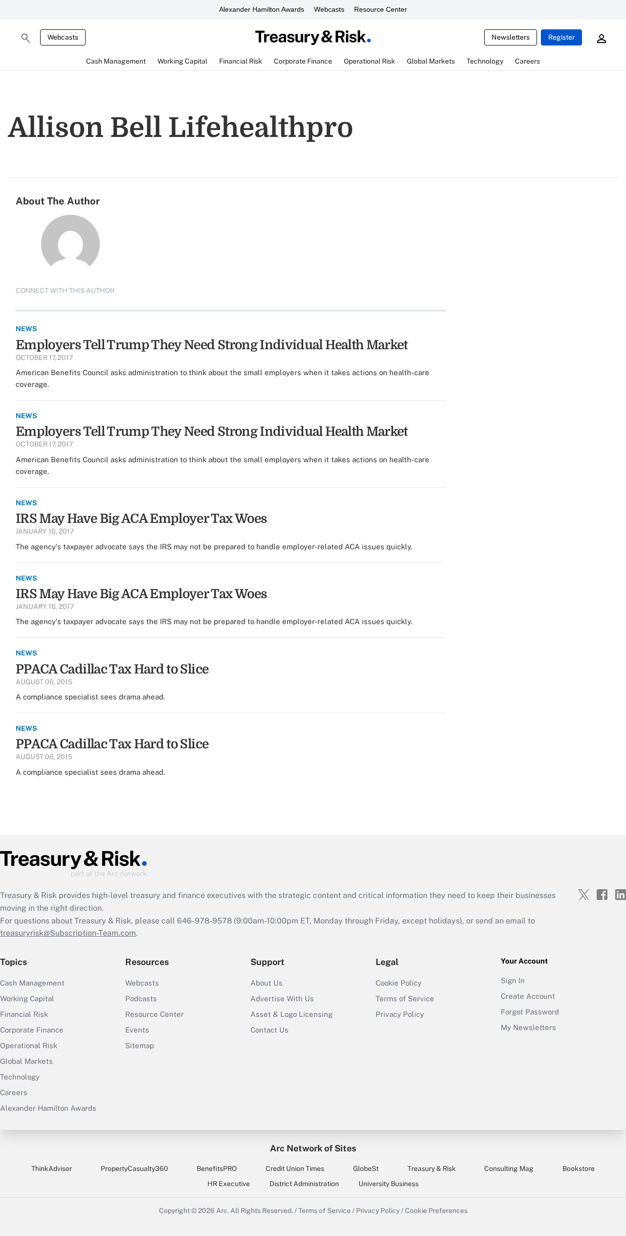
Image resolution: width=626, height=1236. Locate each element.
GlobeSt (366, 1168)
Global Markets (26, 1061)
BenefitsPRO (217, 1168)
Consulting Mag (509, 1168)
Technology (20, 1077)
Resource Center (380, 9)
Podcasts (141, 998)
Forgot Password (530, 1012)
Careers (13, 1092)
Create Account (528, 996)
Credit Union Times (295, 1168)
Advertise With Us (282, 998)
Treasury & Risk (431, 1168)
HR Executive (228, 1184)
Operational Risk (28, 1045)
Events (137, 1030)
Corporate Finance (32, 1030)
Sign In (513, 980)
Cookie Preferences (436, 1210)
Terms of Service (405, 998)
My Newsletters (528, 1027)
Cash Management (32, 983)
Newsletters (511, 37)
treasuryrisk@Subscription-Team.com (68, 933)
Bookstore (578, 1168)
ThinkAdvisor (51, 1168)
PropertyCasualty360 (134, 1168)
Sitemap (139, 1045)
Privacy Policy (400, 1014)
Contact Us (269, 1030)
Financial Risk (24, 1014)
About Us (266, 983)
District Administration (304, 1184)
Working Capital (27, 998)
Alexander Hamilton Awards (261, 9)
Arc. (222, 1210)
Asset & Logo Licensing (291, 1014)
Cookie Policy (399, 983)
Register (561, 37)
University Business (388, 1184)
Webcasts (329, 9)
